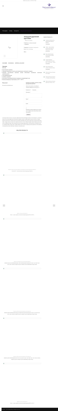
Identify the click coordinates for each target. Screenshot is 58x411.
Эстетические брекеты (26, 261)
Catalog (10, 30)
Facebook (27, 52)
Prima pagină (4, 30)
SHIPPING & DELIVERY (19, 63)
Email (27, 103)
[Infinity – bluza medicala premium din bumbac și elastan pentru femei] (44, 49)
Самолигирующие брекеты (31, 169)
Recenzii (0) (11, 63)
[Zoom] (5, 56)
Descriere (4, 63)
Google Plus (33, 52)
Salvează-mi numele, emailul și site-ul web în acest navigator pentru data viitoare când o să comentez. (33, 111)
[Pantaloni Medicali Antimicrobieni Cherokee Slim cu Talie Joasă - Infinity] (44, 61)
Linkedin (35, 52)
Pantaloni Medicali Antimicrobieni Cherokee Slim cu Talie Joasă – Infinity (50, 61)
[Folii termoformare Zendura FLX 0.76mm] (44, 73)
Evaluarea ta (28, 89)
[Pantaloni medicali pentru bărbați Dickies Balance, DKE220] (44, 42)
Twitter (29, 52)
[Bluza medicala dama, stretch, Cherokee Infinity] (44, 68)
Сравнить (27, 44)
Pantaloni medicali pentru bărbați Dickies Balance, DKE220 (50, 41)
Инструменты (31, 47)
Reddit (37, 52)
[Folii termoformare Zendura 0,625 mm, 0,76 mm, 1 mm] (44, 82)
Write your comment (28, 40)
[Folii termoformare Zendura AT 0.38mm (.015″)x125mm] (44, 77)
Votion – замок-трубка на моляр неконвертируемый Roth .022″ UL (22, 214)
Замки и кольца (20, 213)
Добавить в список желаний (30, 42)
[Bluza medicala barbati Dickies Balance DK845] (44, 55)
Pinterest (31, 52)
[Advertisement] (29, 19)
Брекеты (9, 169)
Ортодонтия (16, 30)
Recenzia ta (28, 92)
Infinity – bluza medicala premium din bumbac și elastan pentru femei (50, 48)
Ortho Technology (29, 49)
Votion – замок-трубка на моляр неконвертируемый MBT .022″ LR (22, 403)
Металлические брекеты (16, 169)
